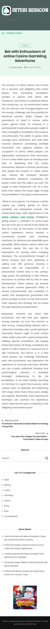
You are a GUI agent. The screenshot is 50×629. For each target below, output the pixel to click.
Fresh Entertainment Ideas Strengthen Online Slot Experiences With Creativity (25, 538)
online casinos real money (18, 217)
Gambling (8, 495)
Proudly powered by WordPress (31, 622)
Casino (25, 45)
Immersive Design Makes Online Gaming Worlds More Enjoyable (26, 564)
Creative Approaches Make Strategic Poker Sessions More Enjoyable (24, 555)
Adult (6, 479)
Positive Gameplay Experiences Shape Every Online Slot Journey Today (24, 573)
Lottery (7, 500)
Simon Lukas (17, 67)
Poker (6, 506)
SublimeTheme (32, 621)
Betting (7, 485)
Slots (6, 511)
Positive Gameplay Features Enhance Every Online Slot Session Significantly (24, 547)
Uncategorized (11, 516)
